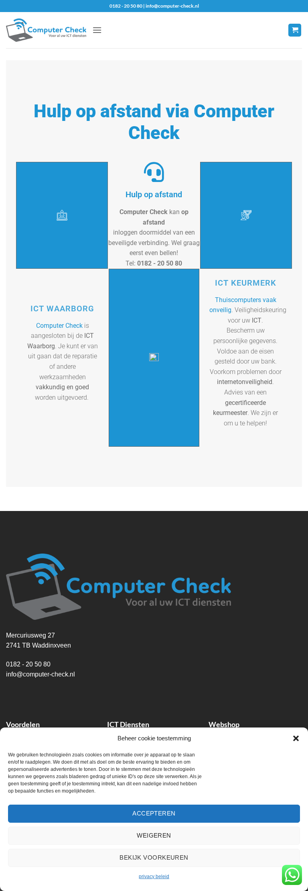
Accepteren (154, 813)
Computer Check (59, 325)
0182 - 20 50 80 (28, 664)
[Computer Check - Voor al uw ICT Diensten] (46, 30)
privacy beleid (154, 876)
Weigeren (154, 835)
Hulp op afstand (154, 194)
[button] (296, 738)
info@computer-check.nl (40, 674)
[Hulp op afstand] (154, 172)
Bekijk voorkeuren (154, 857)
